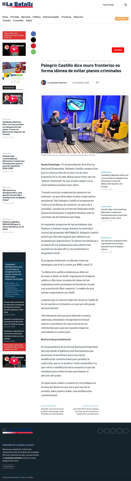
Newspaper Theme (18, 477)
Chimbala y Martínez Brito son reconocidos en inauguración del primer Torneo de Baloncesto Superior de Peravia (14, 128)
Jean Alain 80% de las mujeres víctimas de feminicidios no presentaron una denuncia (86, 411)
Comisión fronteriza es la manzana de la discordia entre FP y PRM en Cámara (14, 321)
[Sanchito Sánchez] (44, 82)
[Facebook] (33, 33)
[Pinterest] (33, 45)
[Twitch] (119, 430)
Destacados (7, 119)
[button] (125, 5)
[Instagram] (106, 430)
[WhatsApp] (33, 51)
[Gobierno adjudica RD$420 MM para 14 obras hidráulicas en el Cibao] (14, 240)
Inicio (43, 61)
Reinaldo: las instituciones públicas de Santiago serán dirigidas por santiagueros (52, 411)
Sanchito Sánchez (58, 82)
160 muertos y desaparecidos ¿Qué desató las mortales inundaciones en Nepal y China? (14, 195)
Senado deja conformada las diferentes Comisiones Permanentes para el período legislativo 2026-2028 (14, 162)
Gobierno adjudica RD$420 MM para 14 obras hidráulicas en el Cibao (13, 225)
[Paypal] (113, 430)
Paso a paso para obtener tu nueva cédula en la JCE (14, 35)
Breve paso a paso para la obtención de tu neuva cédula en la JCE (14, 347)
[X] (33, 39)
